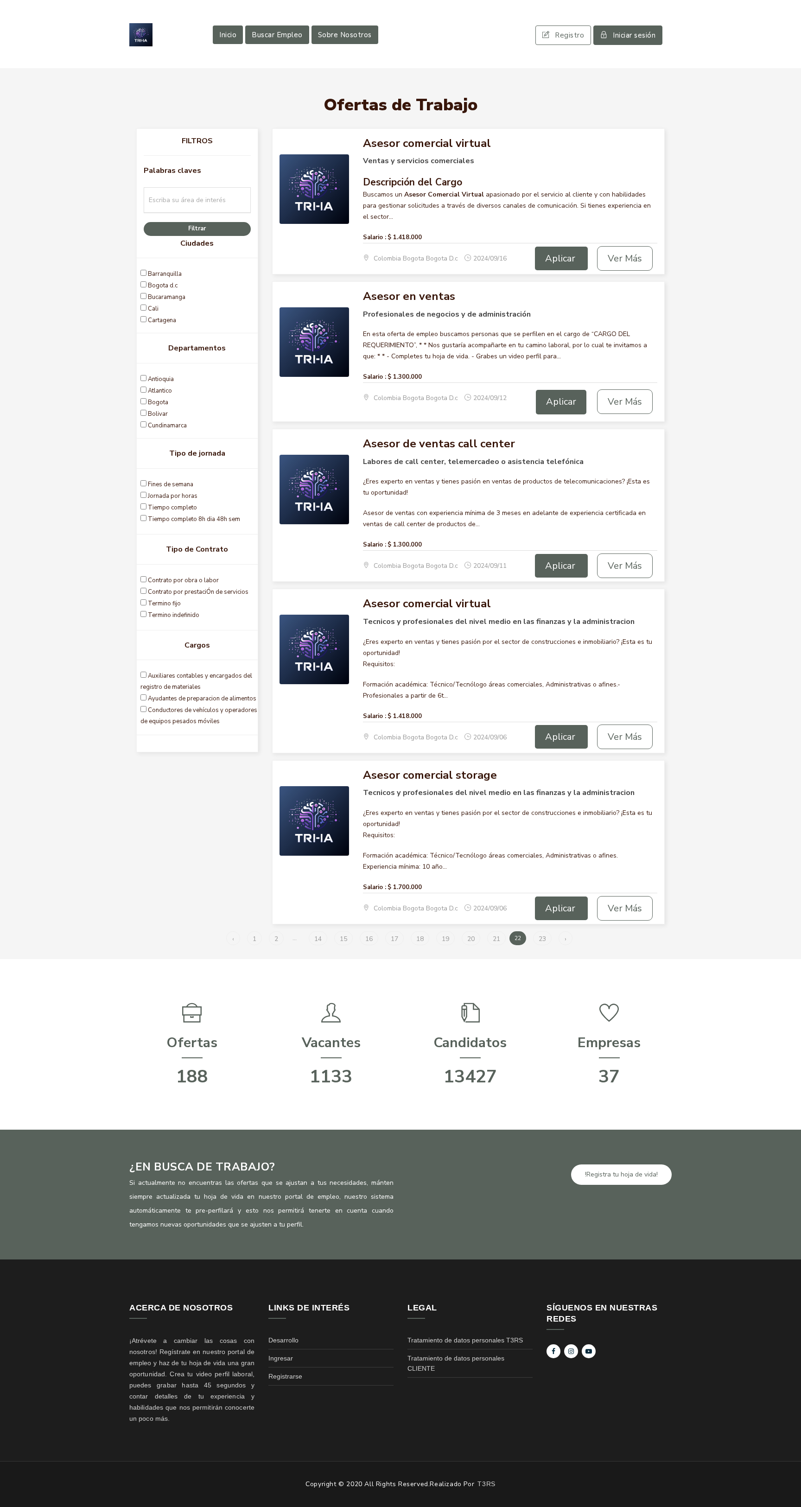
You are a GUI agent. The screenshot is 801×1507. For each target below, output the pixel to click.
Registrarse (285, 1376)
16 (369, 939)
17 (394, 939)
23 (542, 939)
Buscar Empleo (277, 34)
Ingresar (280, 1358)
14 (318, 939)
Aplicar (561, 258)
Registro (569, 35)
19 (445, 939)
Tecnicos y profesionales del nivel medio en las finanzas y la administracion (499, 622)
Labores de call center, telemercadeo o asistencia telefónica (473, 462)
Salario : (374, 237)
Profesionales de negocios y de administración (447, 314)
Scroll (785, 1484)
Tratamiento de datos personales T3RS (465, 1340)
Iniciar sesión (634, 35)
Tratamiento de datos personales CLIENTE (455, 1363)
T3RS (486, 1484)
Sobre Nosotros (345, 34)
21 (496, 939)
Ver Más (625, 258)
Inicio (227, 34)
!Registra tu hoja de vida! (621, 1174)
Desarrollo (283, 1340)
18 (420, 939)
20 (471, 939)
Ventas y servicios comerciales (418, 161)
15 (343, 939)
